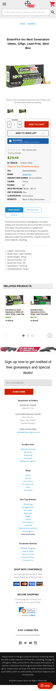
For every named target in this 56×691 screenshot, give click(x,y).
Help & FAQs (28, 551)
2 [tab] (28, 336)
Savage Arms (28, 507)
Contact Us (28, 560)
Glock (28, 519)
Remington (28, 531)
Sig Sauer (28, 513)
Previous (6, 335)
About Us (28, 452)
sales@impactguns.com (28, 432)
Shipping (28, 455)
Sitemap (28, 458)
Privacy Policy (28, 557)
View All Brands (28, 534)
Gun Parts (28, 481)
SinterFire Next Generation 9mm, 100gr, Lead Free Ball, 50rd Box (39, 313)
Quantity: (15, 120)
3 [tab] (32, 336)
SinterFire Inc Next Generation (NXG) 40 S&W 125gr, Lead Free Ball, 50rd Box (14, 313)
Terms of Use (28, 554)
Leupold (28, 525)
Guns (28, 475)
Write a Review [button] (14, 153)
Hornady (28, 510)
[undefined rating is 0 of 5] (14, 150)
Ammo (28, 478)
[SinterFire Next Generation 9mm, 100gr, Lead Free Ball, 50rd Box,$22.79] (40, 300)
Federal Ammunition (28, 528)
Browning (28, 504)
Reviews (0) (32, 209)
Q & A (14, 215)
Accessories (28, 484)
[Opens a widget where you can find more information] (45, 686)
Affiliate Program (28, 461)
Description (14, 209)
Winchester (28, 522)
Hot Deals (28, 490)
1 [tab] (23, 336)
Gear (28, 487)
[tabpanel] (15, 311)
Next (50, 335)
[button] (28, 612)
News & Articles (28, 449)
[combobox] (26, 12)
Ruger (28, 516)
